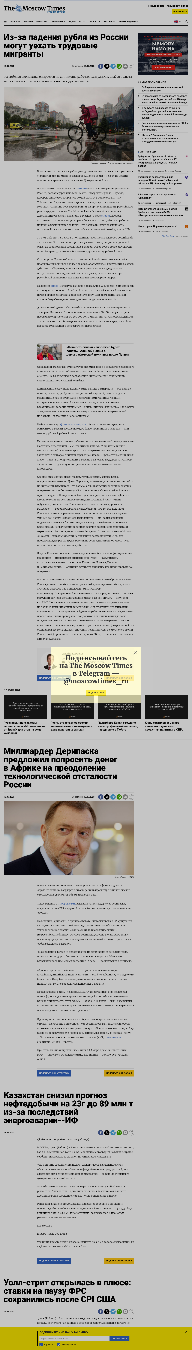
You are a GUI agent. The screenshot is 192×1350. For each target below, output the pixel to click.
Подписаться (96, 692)
